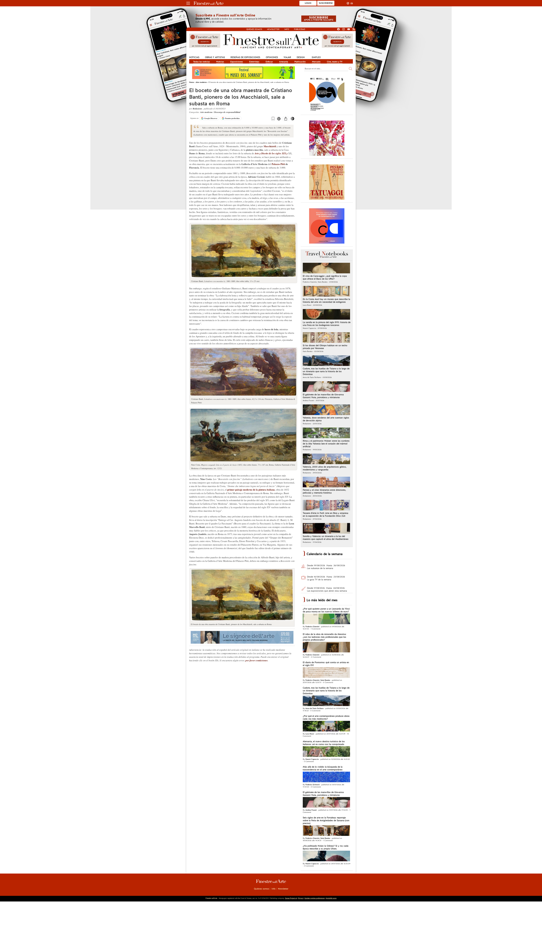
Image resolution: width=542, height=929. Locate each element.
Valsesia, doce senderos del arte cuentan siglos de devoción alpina (326, 419)
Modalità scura (331, 898)
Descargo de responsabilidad (227, 112)
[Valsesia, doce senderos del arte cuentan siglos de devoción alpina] (326, 410)
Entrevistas (254, 61)
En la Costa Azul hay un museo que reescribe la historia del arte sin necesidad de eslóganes (326, 300)
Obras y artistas (215, 57)
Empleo (316, 57)
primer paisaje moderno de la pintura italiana (251, 489)
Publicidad (299, 29)
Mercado (316, 61)
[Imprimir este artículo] (279, 119)
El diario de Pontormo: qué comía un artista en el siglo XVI (326, 664)
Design (301, 57)
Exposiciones (236, 61)
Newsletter (273, 29)
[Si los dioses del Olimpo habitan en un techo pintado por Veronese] (326, 337)
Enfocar (269, 61)
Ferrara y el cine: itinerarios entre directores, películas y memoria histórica (324, 491)
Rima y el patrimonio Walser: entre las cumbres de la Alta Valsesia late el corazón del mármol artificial (326, 443)
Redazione (198, 108)
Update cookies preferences (314, 898)
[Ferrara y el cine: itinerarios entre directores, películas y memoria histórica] (326, 482)
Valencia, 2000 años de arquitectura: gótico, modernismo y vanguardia (324, 468)
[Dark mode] (292, 119)
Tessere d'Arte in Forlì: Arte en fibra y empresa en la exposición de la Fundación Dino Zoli (325, 514)
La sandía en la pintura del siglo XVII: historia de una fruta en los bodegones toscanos (326, 324)
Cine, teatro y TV (334, 61)
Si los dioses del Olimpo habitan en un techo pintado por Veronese (325, 347)
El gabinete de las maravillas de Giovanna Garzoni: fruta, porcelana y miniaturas (323, 396)
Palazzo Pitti (278, 164)
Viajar (287, 57)
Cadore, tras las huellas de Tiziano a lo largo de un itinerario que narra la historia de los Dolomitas (326, 371)
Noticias (194, 57)
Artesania (283, 61)
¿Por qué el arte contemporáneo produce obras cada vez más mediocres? (326, 717)
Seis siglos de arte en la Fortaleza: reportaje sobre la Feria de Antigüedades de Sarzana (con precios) (326, 820)
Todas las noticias (201, 61)
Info (286, 29)
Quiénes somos (254, 29)
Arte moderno (206, 112)
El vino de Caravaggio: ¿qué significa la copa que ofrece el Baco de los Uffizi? (325, 277)
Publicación (300, 61)
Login (308, 3)
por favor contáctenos (256, 660)
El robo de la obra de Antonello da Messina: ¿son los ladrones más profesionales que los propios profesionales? (324, 637)
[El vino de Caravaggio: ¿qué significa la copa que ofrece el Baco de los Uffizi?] (326, 268)
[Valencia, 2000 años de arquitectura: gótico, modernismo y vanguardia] (326, 459)
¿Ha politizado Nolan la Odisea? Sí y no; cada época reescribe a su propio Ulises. (325, 847)
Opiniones (272, 57)
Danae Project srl (291, 898)
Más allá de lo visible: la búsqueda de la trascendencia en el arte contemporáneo (322, 768)
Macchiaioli (270, 146)
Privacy (300, 898)
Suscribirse (326, 3)
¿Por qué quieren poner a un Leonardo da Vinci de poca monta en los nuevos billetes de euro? (326, 610)
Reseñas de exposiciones (245, 57)
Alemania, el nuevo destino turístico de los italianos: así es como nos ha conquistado (324, 743)
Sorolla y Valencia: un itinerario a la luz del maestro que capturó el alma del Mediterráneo (325, 537)
